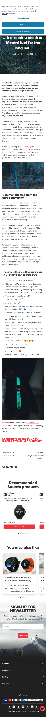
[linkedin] (32, 707)
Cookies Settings (23, 18)
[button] (18, 533)
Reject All (23, 25)
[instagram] (9, 707)
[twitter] (18, 707)
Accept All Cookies (23, 31)
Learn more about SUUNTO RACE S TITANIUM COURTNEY (22, 440)
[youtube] (23, 707)
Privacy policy (11, 13)
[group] (19, 574)
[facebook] (14, 707)
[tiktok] (27, 707)
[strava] (36, 707)
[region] (23, 17)
